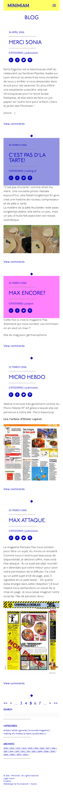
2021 (24, 748)
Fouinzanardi (23, 784)
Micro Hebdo (27, 377)
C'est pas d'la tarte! (27, 158)
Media (19, 733)
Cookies (7, 781)
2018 (42, 748)
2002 (25, 755)
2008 (46, 752)
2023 (12, 748)
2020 (30, 748)
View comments (14, 124)
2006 (6, 755)
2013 (17, 752)
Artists (7, 730)
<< (5, 703)
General (23, 730)
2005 (12, 755)
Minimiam (18, 5)
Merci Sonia (25, 42)
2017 (48, 748)
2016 (53, 748)
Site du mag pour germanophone (25, 335)
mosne (34, 784)
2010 (34, 752)
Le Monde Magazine (39, 730)
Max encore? (27, 293)
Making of (30, 171)
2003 (18, 755)
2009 (39, 752)
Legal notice (9, 779)
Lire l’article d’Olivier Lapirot (23, 419)
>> (56, 703)
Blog (31, 18)
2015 (6, 752)
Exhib (14, 730)
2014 (11, 752)
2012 (23, 752)
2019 (36, 748)
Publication (31, 53)
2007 (52, 752)
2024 (6, 748)
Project (29, 303)
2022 (18, 748)
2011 (28, 752)
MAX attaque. (27, 520)
